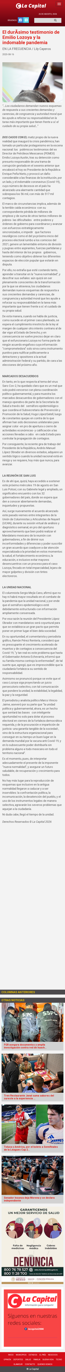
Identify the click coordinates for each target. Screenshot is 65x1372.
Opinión (7, 1359)
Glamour (18, 1364)
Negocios (52, 1355)
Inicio (11, 1355)
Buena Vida (48, 1359)
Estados (33, 1355)
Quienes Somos (44, 1364)
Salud (28, 1359)
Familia (36, 1359)
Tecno (59, 1359)
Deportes (18, 1359)
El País (42, 1355)
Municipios (21, 1355)
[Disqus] (32, 868)
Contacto (30, 1364)
